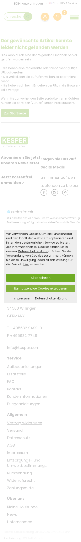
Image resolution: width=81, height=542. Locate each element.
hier (26, 264)
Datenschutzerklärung (34, 251)
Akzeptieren (40, 277)
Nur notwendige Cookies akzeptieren (40, 288)
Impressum (22, 298)
